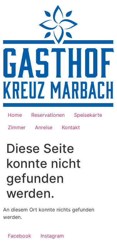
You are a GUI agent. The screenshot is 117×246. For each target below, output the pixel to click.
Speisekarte (88, 115)
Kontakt (71, 127)
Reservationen (48, 115)
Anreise (43, 127)
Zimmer (17, 127)
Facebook (19, 236)
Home (15, 115)
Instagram (52, 236)
